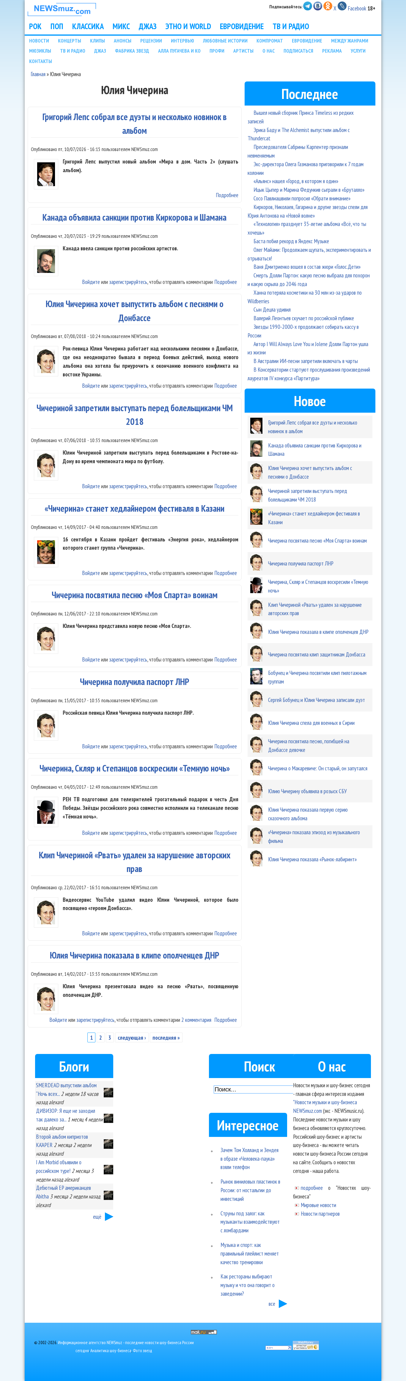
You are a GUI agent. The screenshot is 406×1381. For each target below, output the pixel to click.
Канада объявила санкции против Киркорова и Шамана (134, 217)
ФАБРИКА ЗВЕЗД (132, 50)
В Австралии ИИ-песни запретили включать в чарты (306, 361)
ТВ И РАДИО (291, 26)
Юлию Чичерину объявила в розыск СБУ (307, 791)
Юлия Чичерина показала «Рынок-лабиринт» (312, 859)
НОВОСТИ (39, 40)
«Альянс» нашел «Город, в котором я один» (296, 181)
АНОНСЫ (122, 40)
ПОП (57, 26)
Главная (38, 74)
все (272, 1303)
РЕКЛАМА (332, 50)
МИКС (121, 26)
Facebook (357, 8)
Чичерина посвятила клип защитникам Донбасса (316, 654)
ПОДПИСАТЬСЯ (298, 50)
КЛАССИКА (88, 26)
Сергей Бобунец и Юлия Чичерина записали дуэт (316, 699)
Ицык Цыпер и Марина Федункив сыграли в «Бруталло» (309, 189)
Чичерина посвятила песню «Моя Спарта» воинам (135, 595)
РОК (35, 26)
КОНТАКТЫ (40, 61)
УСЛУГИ (358, 50)
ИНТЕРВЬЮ (182, 40)
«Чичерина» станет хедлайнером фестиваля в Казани (134, 508)
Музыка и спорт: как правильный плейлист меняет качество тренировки (250, 1253)
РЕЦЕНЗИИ (151, 40)
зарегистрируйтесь (128, 281)
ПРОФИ (217, 50)
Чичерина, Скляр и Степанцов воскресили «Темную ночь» (135, 768)
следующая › (132, 1037)
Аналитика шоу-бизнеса (110, 1350)
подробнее (312, 1187)
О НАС (268, 50)
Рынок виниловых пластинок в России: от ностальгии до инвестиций (250, 1190)
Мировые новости (318, 1205)
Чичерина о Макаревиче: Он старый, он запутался (317, 768)
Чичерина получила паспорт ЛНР (134, 681)
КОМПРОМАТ (269, 40)
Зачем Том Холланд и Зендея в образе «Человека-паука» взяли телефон (249, 1158)
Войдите (91, 281)
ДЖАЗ (148, 26)
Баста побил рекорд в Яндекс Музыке (291, 241)
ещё (97, 1216)
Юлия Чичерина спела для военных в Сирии (311, 722)
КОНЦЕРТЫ (69, 40)
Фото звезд (142, 1350)
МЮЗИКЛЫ (40, 50)
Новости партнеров (320, 1213)
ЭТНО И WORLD (188, 26)
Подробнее (227, 195)
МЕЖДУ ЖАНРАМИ (349, 40)
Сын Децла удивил (272, 309)
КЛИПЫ (97, 40)
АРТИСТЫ (243, 50)
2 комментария (196, 1019)
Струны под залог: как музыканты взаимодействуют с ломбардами (250, 1221)
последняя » (166, 1037)
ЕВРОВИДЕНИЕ (242, 26)
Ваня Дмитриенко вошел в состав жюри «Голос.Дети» (307, 266)
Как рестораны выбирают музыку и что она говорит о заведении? (248, 1284)
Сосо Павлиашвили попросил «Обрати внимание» (302, 198)
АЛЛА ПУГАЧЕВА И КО (179, 50)
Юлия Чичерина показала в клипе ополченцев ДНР (134, 955)
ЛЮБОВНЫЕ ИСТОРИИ (225, 40)
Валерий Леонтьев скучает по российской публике (304, 318)
